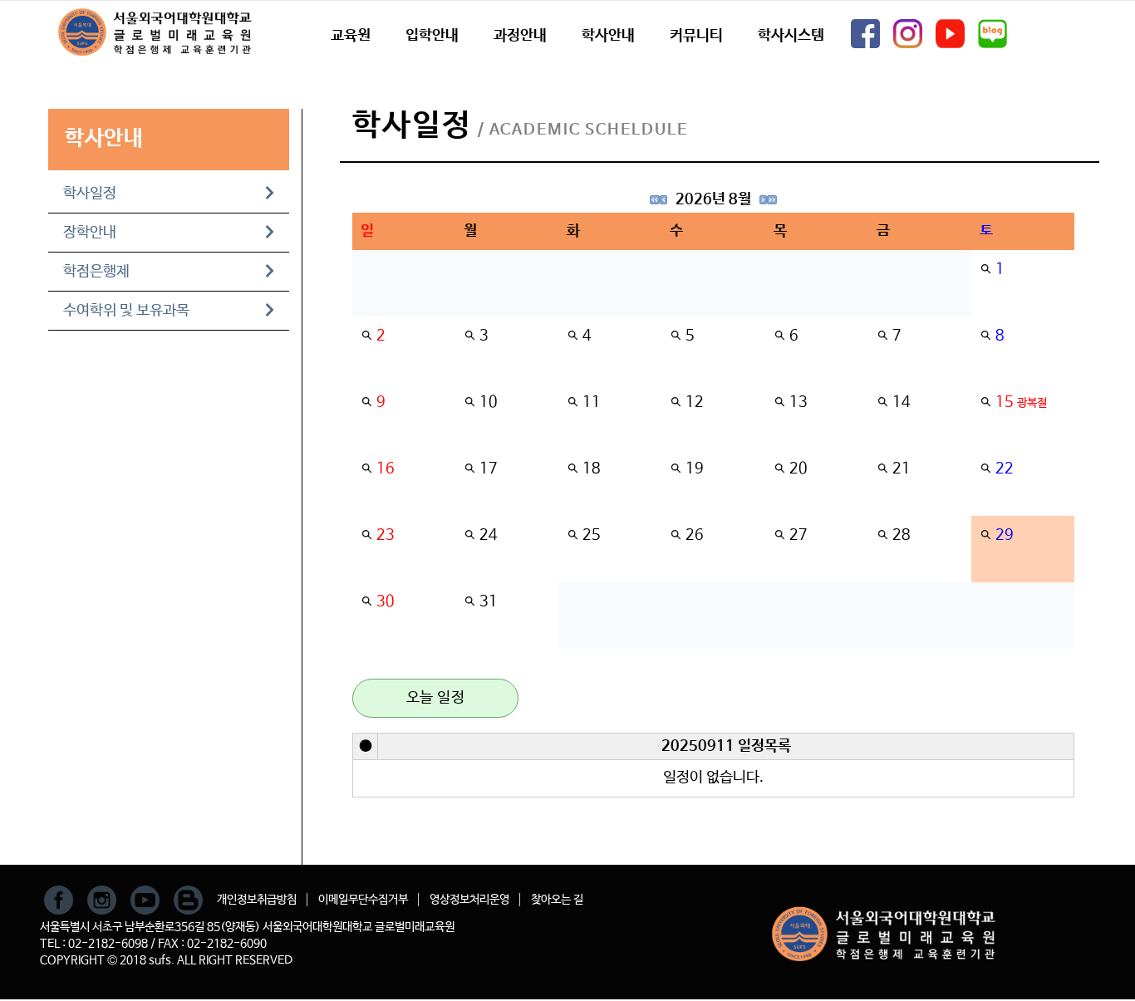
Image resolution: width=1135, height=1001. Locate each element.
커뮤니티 (696, 35)
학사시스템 (791, 35)
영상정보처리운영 (469, 899)
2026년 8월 (713, 199)
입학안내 (432, 35)
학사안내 (608, 35)
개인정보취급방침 (257, 899)
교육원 (351, 35)
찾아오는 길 (557, 899)
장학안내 (89, 232)
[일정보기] (985, 269)
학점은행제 (96, 271)
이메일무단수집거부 (363, 899)
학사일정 (89, 193)
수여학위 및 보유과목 (126, 310)
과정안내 (520, 35)
